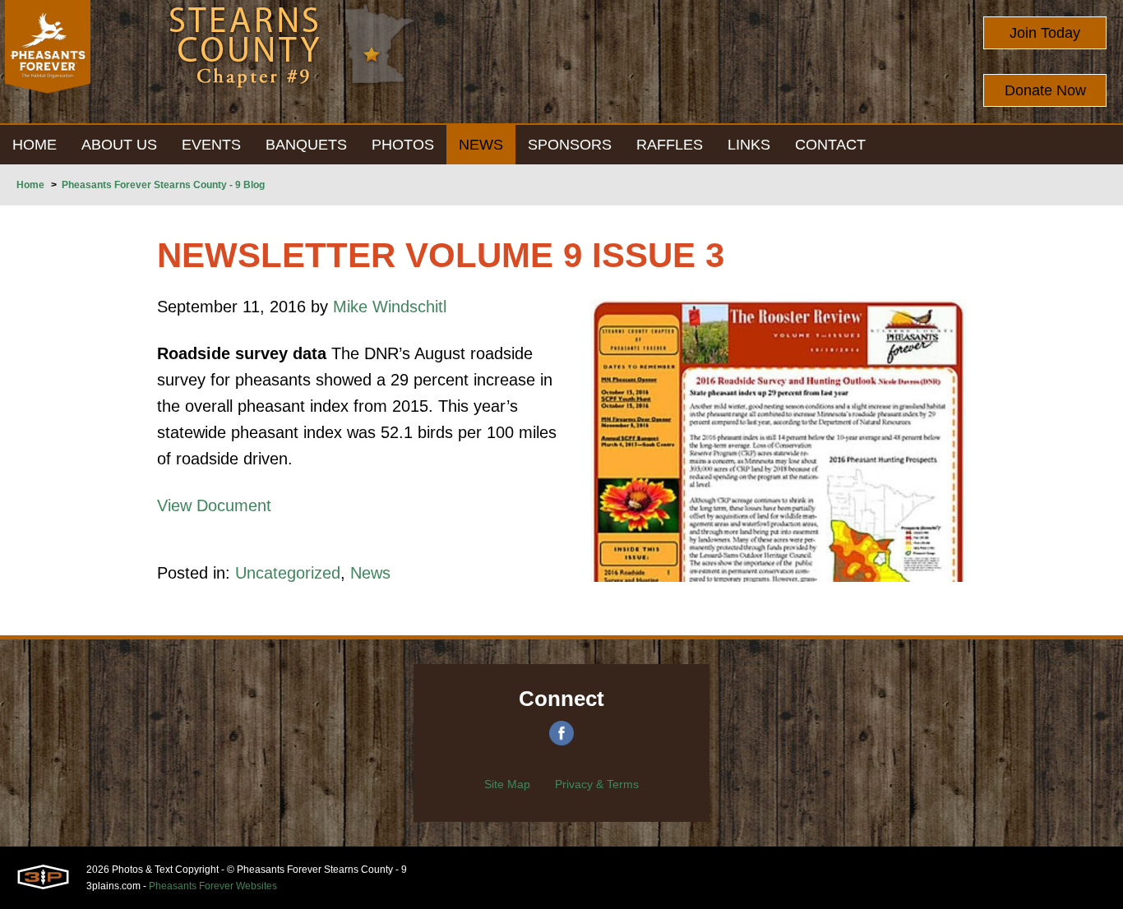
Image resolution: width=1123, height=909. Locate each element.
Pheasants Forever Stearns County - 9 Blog (163, 185)
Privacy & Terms (597, 784)
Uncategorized (287, 573)
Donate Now (1045, 90)
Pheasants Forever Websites (213, 886)
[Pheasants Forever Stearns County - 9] (47, 61)
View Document (214, 505)
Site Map (507, 784)
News (370, 573)
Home (30, 185)
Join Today (1045, 33)
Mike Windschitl (389, 307)
